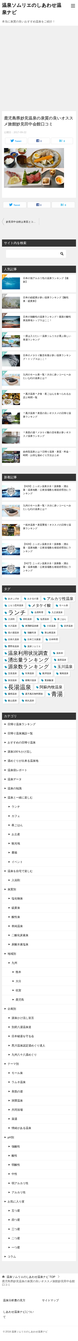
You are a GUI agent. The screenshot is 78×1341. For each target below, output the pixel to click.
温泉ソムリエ (34, 646)
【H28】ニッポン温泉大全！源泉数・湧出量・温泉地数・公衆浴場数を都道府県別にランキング (47, 548)
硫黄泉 (16, 907)
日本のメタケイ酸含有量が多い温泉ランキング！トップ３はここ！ (47, 357)
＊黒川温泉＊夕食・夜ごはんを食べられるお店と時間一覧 (47, 395)
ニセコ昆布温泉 (15, 605)
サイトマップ (50, 1300)
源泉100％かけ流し (20, 751)
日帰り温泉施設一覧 (20, 733)
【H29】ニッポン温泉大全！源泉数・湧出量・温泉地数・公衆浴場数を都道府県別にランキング (47, 490)
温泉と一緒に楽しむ (20, 797)
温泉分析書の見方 (14, 1300)
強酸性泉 (31, 632)
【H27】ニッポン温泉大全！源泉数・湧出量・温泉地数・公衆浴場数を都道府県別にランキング (47, 567)
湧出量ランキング (28, 660)
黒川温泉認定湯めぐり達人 (28, 1045)
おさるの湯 (32, 598)
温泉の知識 (15, 788)
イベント (17, 861)
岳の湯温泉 (13, 632)
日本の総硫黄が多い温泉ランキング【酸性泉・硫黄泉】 (46, 299)
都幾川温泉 (30, 680)
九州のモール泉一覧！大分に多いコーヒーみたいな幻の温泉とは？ (47, 376)
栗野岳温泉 (13, 646)
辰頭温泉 (12, 680)
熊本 (18, 972)
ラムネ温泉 (19, 1082)
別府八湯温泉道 (21, 1027)
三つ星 (16, 1229)
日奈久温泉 (13, 639)
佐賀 (18, 990)
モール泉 (63, 605)
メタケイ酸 (41, 605)
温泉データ (15, 779)
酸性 (14, 1155)
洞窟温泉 (17, 1100)
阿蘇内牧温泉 (51, 687)
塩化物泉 (17, 898)
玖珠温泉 (29, 673)
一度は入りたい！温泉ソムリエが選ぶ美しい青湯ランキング (47, 338)
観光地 (16, 843)
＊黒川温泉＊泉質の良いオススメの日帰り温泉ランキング (47, 415)
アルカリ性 (19, 1192)
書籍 (14, 852)
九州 (14, 962)
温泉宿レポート (17, 770)
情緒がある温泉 (21, 1128)
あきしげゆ (13, 598)
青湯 (57, 694)
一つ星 (16, 1247)
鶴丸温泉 (29, 700)
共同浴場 (17, 1109)
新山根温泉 (50, 632)
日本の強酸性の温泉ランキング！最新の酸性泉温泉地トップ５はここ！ (47, 318)
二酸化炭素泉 (20, 935)
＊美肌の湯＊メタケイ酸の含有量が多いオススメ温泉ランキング (47, 434)
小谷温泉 (51, 626)
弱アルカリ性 (20, 1183)
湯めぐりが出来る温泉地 (23, 760)
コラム (12, 1256)
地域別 (12, 953)
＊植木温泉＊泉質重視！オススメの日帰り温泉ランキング (47, 526)
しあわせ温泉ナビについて (18, 1314)
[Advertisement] (39, 66)
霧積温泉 (12, 694)
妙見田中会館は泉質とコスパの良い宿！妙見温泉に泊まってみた (22, 221)
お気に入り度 (16, 1201)
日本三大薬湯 (34, 639)
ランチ (17, 612)
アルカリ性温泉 (60, 599)
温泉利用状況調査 (28, 653)
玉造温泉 (12, 673)
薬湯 (14, 1118)
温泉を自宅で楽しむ (20, 871)
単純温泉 (17, 926)
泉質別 (12, 889)
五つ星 (16, 1210)
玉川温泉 (65, 667)
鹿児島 (20, 999)
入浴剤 (11, 619)
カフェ (16, 816)
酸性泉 (16, 917)
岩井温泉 (68, 626)
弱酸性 (16, 1164)
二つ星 (16, 1238)
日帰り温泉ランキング (22, 724)
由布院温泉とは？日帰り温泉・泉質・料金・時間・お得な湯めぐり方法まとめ (47, 453)
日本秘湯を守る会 (23, 1036)
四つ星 (16, 1219)
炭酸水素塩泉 (20, 944)
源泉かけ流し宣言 (23, 1017)
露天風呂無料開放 (34, 694)
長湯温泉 (19, 687)
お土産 (16, 834)
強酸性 (16, 1146)
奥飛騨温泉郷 (31, 626)
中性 (14, 1173)
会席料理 (38, 612)
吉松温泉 (27, 619)
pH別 (11, 1137)
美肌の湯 (17, 1091)
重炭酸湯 (49, 680)
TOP (31, 1276)
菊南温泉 (64, 673)
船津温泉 (46, 673)
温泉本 (59, 653)
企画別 (12, 1008)
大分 (18, 981)
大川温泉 (12, 626)
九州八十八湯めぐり (24, 1054)
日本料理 (53, 639)
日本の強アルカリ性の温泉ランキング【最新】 (46, 280)
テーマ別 (13, 1063)
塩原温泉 (44, 619)
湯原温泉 (61, 660)
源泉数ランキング (28, 666)
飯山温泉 (12, 700)
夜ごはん (61, 619)
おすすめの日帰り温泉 (22, 742)
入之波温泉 (57, 612)
